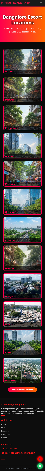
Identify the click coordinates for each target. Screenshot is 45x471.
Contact (4, 438)
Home (3, 424)
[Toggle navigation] (41, 3)
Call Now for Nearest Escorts (22, 390)
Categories (5, 434)
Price (3, 428)
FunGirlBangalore (15, 3)
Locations (5, 431)
